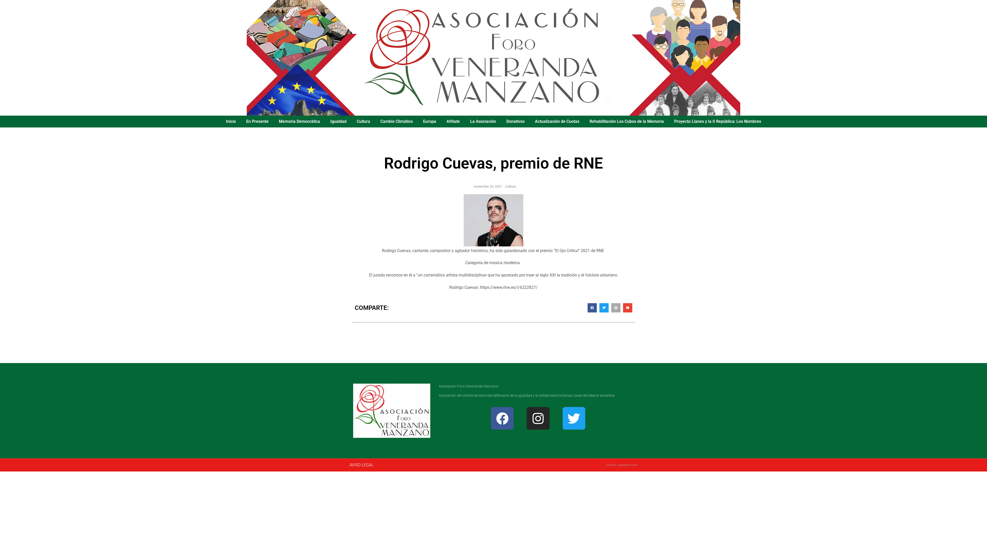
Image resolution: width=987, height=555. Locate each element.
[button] (592, 307)
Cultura (363, 121)
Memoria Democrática (299, 121)
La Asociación (483, 121)
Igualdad (338, 121)
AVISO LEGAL (361, 464)
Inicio (231, 121)
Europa (429, 121)
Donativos (515, 121)
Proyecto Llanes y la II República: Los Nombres (717, 121)
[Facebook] (502, 418)
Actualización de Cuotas (557, 121)
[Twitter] (574, 418)
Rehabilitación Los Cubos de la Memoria (627, 121)
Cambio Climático (396, 121)
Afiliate (453, 121)
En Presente (257, 121)
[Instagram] (538, 418)
